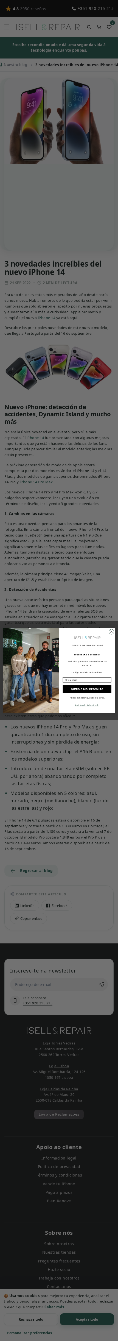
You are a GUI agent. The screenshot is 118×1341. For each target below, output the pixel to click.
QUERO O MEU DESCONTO (87, 689)
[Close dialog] (111, 631)
